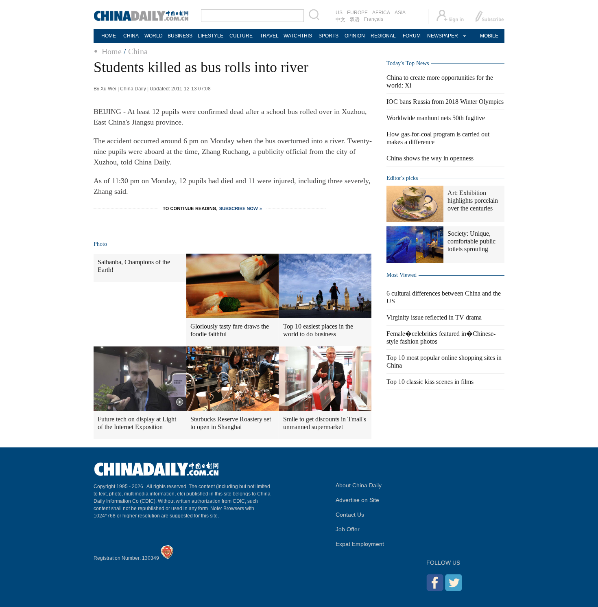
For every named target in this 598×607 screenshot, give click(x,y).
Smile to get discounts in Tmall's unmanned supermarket (324, 423)
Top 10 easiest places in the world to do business (318, 330)
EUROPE (357, 12)
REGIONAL (383, 36)
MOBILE (489, 36)
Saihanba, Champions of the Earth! (134, 266)
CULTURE (241, 36)
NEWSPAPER (442, 36)
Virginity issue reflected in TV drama (434, 317)
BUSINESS (180, 36)
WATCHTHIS (298, 36)
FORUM (412, 36)
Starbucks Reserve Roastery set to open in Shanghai (230, 423)
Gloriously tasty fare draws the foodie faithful (229, 330)
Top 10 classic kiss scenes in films (430, 381)
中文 (340, 19)
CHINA (131, 36)
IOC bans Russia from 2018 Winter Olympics (445, 101)
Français (373, 19)
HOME (108, 36)
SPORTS (328, 36)
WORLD (153, 36)
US (339, 12)
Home (112, 51)
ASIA (400, 12)
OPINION (355, 36)
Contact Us (350, 514)
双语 (355, 19)
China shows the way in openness (430, 158)
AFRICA (381, 12)
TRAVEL (269, 36)
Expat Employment (360, 544)
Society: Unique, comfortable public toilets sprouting (471, 241)
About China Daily (359, 485)
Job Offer (348, 529)
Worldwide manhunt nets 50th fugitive (435, 117)
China (138, 51)
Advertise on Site (357, 500)
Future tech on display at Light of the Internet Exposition (137, 423)
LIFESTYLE (210, 36)
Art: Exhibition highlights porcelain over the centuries (472, 200)
